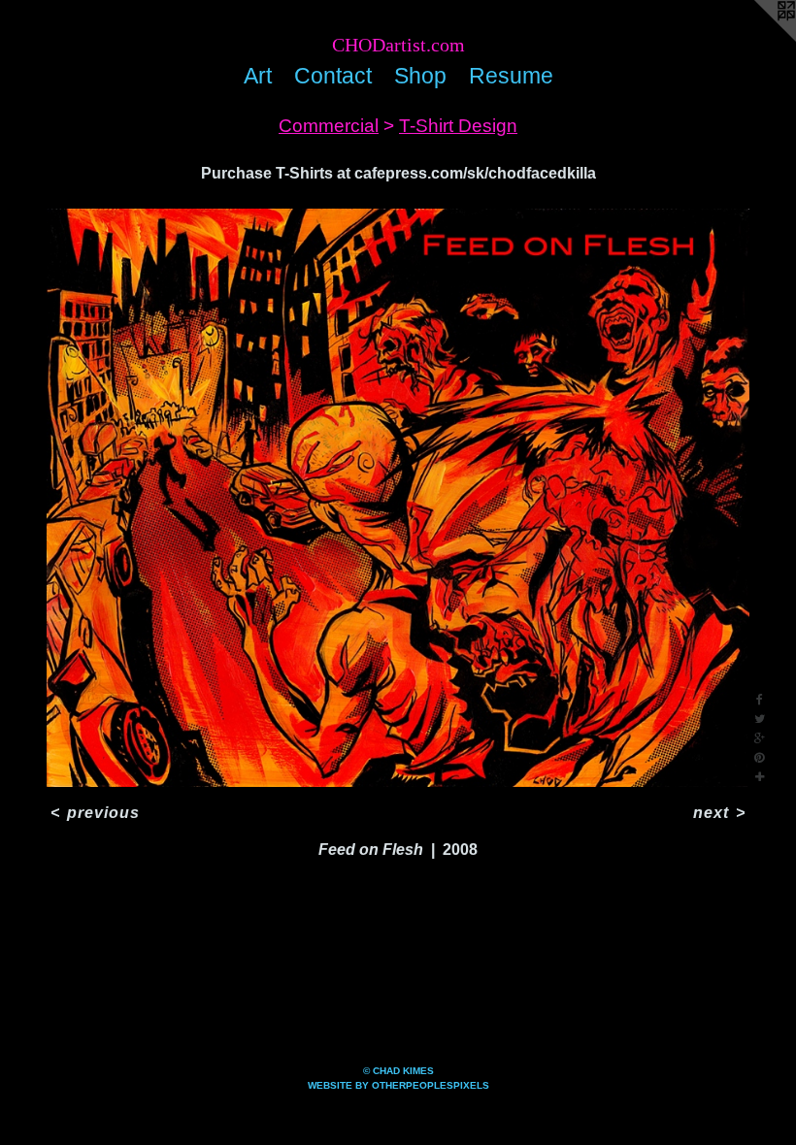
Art (258, 75)
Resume (511, 75)
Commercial (329, 125)
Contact (333, 75)
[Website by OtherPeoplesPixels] (757, 39)
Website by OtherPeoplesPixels (398, 1085)
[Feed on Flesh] (398, 498)
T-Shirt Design (458, 125)
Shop (420, 75)
